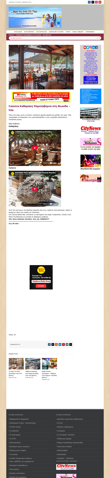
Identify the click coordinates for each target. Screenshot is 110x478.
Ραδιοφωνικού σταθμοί (18, 450)
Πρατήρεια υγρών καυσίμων (20, 446)
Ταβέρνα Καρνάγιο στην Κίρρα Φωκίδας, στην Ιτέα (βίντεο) (32, 373)
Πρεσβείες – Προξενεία (65, 458)
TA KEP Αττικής (15, 427)
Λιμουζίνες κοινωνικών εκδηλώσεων (70, 419)
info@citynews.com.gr (26, 2)
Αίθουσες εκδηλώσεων (65, 427)
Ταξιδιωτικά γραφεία (64, 439)
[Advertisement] (39, 311)
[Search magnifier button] (99, 38)
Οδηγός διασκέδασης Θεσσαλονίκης (70, 442)
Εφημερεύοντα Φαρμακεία (19, 419)
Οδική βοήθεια (62, 450)
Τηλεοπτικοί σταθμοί (64, 446)
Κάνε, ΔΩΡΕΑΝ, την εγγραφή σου (22, 461)
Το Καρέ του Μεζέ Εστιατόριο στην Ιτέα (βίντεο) (15, 373)
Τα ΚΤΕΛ (13, 439)
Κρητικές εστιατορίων (17, 473)
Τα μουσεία (14, 454)
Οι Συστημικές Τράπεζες (66, 435)
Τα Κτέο (60, 423)
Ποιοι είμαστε (14, 469)
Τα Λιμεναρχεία (15, 435)
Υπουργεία (61, 431)
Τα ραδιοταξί (14, 431)
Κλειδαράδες (61, 454)
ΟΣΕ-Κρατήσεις (15, 442)
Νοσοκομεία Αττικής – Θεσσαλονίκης (23, 423)
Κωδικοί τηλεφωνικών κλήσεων (21, 458)
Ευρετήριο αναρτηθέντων (19, 465)
